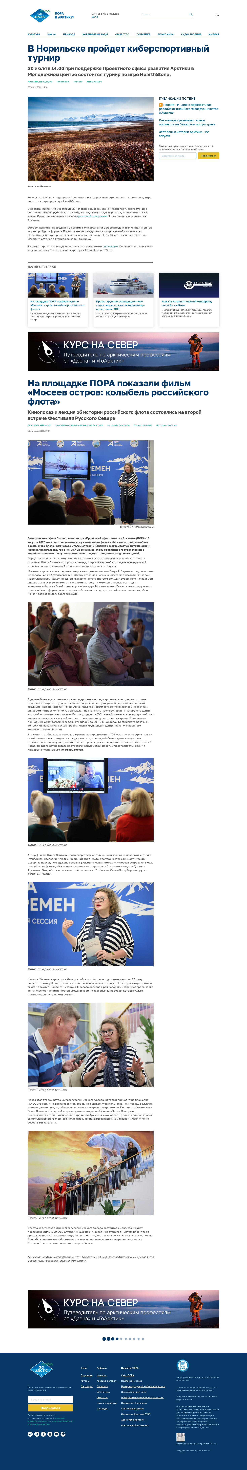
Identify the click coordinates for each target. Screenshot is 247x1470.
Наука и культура (107, 1403)
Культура (34, 34)
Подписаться (208, 155)
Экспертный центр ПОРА (196, 1406)
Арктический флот (39, 425)
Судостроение (191, 34)
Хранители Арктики (133, 1419)
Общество (122, 34)
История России (166, 425)
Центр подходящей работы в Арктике (143, 1386)
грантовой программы (92, 216)
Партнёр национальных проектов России (196, 1443)
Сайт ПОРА (127, 1375)
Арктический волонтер (134, 1425)
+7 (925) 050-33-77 (205, 1390)
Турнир (78, 81)
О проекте (86, 1375)
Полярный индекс (131, 1380)
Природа (69, 34)
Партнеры (87, 1386)
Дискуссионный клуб (133, 1391)
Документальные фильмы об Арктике (79, 425)
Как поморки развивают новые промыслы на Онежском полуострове (187, 122)
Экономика (166, 34)
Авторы (85, 1380)
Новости (102, 1375)
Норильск (62, 81)
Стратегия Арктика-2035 (135, 1414)
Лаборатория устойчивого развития (142, 1397)
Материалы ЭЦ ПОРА (40, 81)
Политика (143, 34)
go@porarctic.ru (184, 1399)
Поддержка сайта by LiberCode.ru (193, 1450)
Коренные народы (95, 34)
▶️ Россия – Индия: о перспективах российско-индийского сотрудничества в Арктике (188, 108)
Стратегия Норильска (134, 1403)
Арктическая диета (132, 1408)
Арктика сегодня (106, 1380)
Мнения (214, 34)
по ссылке (111, 246)
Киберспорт (94, 81)
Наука (51, 34)
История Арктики (118, 425)
